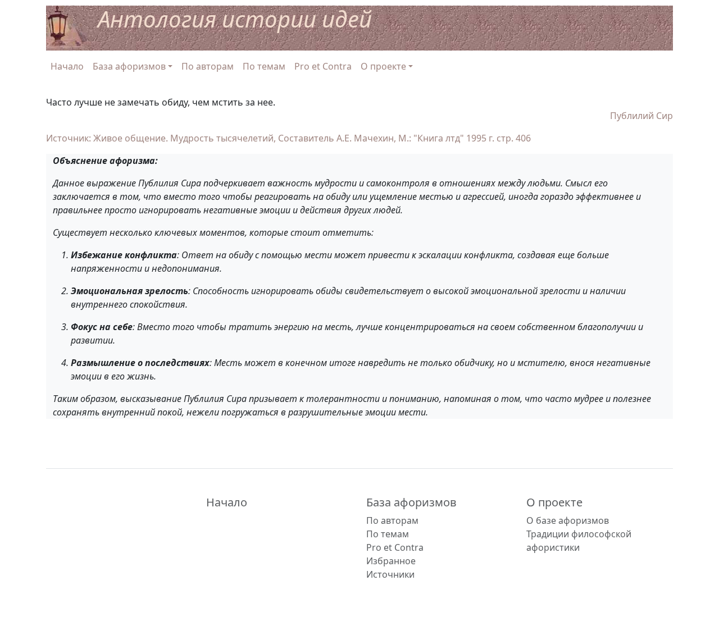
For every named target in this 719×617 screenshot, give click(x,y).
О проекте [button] (383, 66)
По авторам (207, 66)
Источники (390, 574)
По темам (264, 66)
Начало (67, 66)
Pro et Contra (323, 66)
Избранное (391, 561)
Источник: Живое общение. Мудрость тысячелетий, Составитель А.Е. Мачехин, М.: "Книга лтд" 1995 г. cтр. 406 (288, 138)
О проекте (554, 502)
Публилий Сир (641, 115)
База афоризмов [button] (129, 66)
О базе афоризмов (567, 520)
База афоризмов (411, 502)
